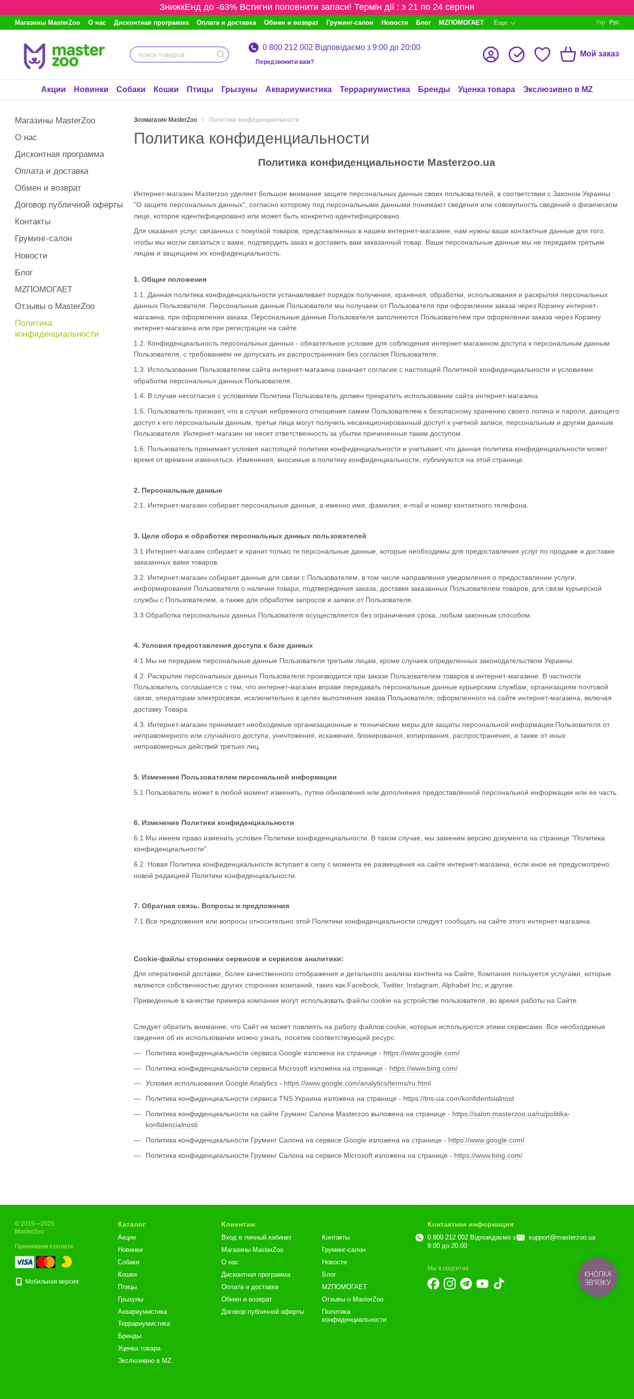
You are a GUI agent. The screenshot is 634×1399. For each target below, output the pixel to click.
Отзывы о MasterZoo (55, 306)
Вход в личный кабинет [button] (256, 1237)
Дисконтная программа (151, 22)
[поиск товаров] (221, 54)
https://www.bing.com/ (423, 1068)
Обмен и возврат (291, 22)
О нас (97, 22)
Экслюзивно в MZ (558, 89)
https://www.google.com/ (421, 1053)
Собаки (131, 89)
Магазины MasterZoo (47, 22)
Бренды (434, 89)
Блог (423, 22)
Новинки (91, 89)
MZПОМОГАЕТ (461, 22)
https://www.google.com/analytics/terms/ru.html (357, 1083)
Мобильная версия (51, 1281)
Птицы (200, 89)
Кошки (166, 89)
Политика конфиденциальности (354, 1316)
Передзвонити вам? (285, 61)
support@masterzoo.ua (561, 1237)
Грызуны (239, 89)
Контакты (33, 221)
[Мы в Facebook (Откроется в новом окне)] (433, 1284)
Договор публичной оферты (69, 204)
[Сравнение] (517, 54)
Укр (600, 22)
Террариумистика (375, 89)
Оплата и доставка (226, 22)
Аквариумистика (298, 89)
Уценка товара (486, 89)
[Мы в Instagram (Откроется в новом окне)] (450, 1284)
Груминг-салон (349, 22)
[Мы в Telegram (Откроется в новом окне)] (466, 1284)
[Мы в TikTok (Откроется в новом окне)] (499, 1284)
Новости (394, 22)
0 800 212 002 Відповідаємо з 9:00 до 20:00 (342, 48)
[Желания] (542, 54)
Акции (53, 89)
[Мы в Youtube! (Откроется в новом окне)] (482, 1284)
